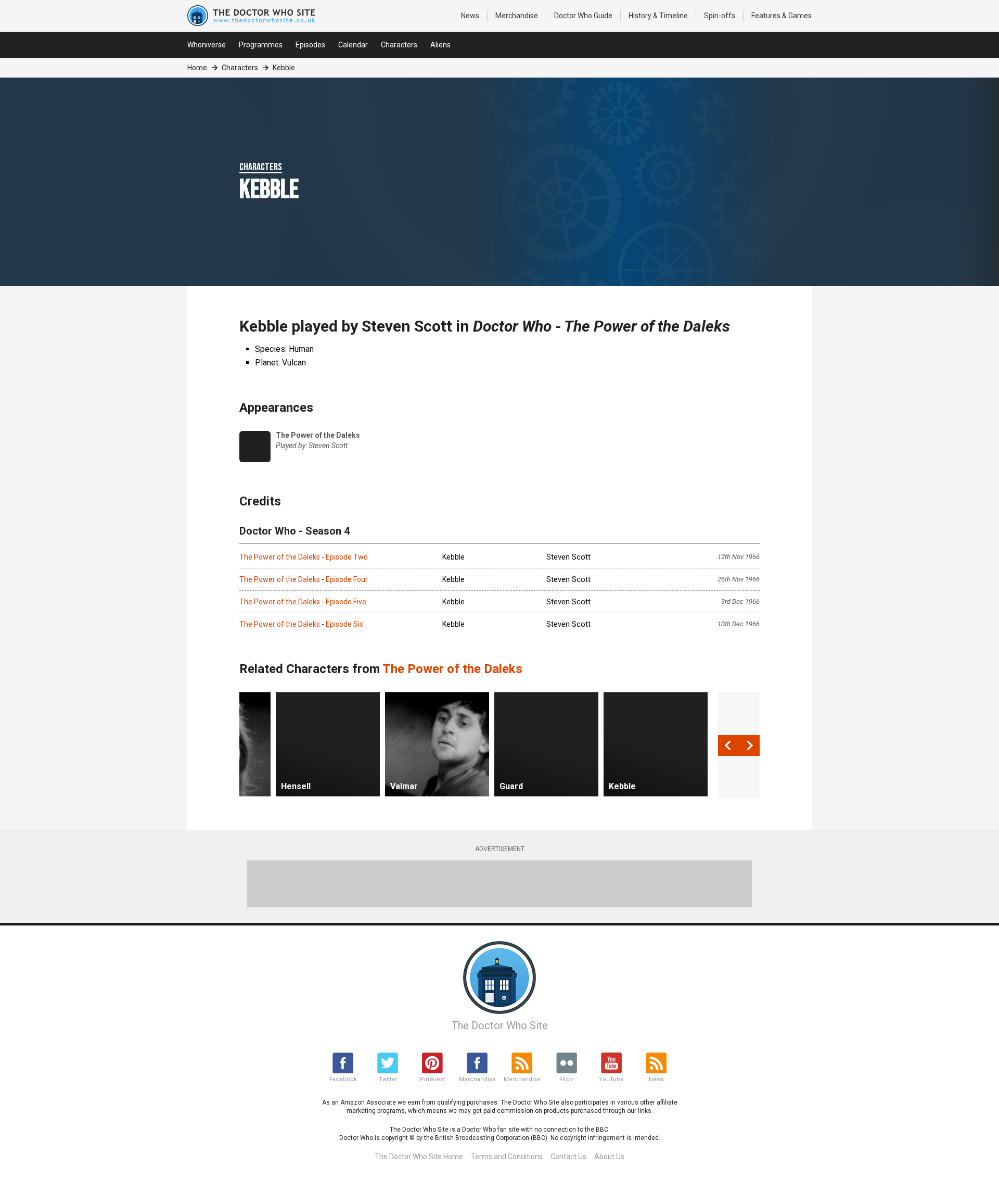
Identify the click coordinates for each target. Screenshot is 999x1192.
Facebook (343, 1079)
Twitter (388, 1079)
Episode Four (347, 579)
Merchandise (516, 15)
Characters (399, 45)
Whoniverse (206, 45)
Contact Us (568, 1156)
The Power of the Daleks (279, 557)
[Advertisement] (499, 883)
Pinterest (432, 1079)
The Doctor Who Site (500, 1025)
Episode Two (347, 557)
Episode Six (344, 624)
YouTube (611, 1079)
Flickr (566, 1079)
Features (781, 15)
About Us (609, 1156)
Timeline (658, 15)
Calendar (353, 45)
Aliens (440, 45)
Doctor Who (583, 15)
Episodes (310, 45)
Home (197, 67)
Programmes (261, 45)
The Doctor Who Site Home (419, 1156)
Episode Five (346, 602)
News (470, 15)
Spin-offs (719, 15)
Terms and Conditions (507, 1156)
